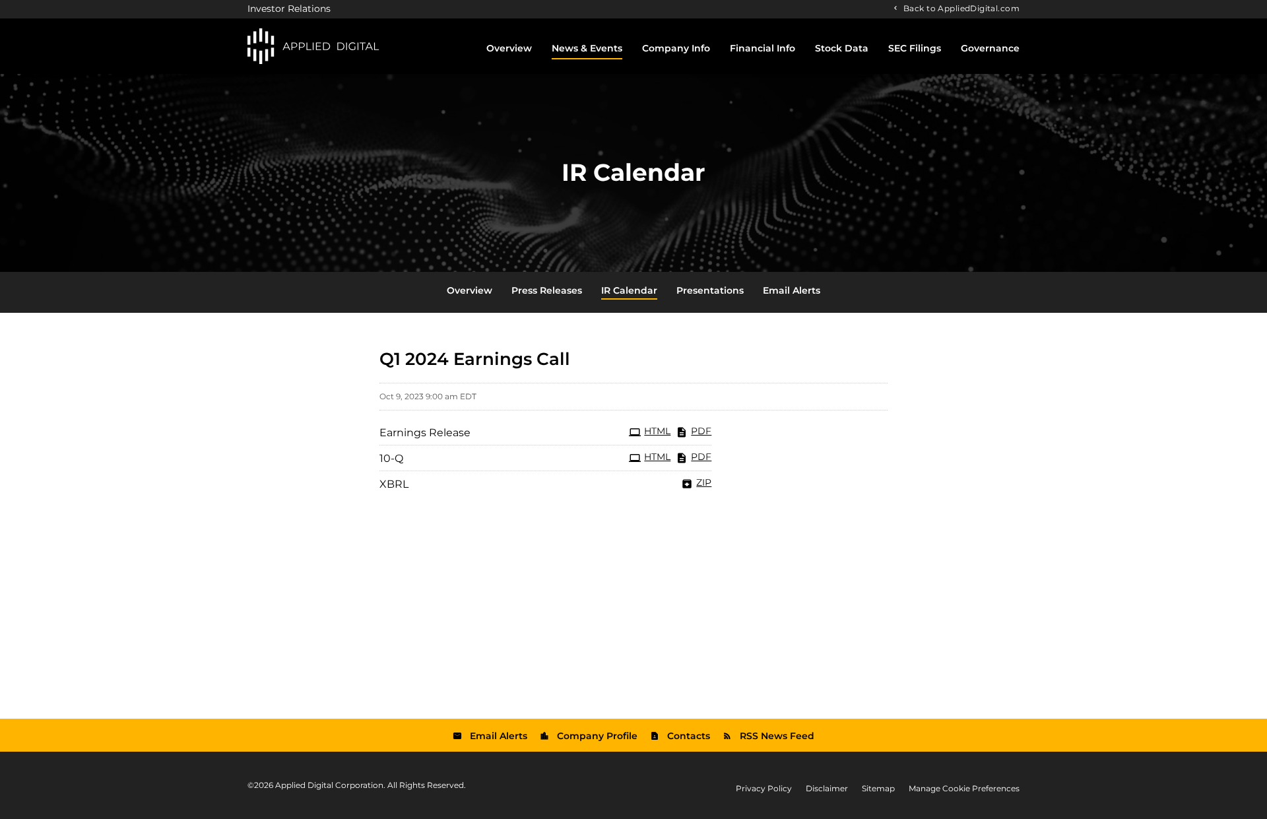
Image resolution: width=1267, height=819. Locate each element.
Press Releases (546, 290)
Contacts (688, 736)
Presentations (710, 290)
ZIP (703, 482)
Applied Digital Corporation (329, 785)
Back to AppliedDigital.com (961, 8)
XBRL (393, 484)
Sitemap (878, 789)
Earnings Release (425, 432)
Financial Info (762, 48)
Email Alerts (791, 290)
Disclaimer (827, 789)
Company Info (676, 48)
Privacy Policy (764, 789)
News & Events (587, 48)
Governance (990, 48)
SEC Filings (914, 48)
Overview (509, 48)
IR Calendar (629, 290)
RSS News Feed (777, 736)
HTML (657, 431)
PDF (701, 431)
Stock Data (841, 48)
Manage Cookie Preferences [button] (964, 789)
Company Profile (597, 736)
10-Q (391, 458)
